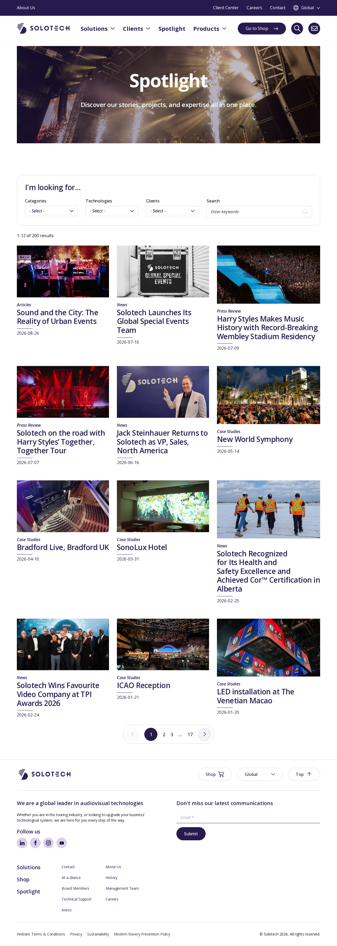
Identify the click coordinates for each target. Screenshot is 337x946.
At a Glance (71, 877)
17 (190, 734)
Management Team (122, 888)
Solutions (29, 867)
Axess (66, 909)
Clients (153, 201)
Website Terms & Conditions (41, 934)
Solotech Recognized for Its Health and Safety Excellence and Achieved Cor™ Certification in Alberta (268, 571)
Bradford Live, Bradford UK (63, 547)
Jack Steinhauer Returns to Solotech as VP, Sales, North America (162, 441)
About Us (113, 866)
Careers (112, 899)
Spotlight (28, 891)
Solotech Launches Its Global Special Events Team (154, 321)
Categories (35, 201)
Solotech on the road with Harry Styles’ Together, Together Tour (61, 441)
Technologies (99, 201)
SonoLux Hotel (142, 547)
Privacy (76, 934)
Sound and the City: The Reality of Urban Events (57, 316)
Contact (68, 866)
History (111, 877)
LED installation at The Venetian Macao (255, 695)
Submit (191, 834)
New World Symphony (255, 439)
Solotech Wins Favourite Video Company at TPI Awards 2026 (58, 694)
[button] (260, 774)
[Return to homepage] (43, 28)
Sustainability (98, 934)
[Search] (297, 28)
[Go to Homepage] (44, 774)
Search (213, 201)
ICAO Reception (143, 685)
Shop (23, 879)
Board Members (75, 888)
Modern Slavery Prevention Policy (142, 934)
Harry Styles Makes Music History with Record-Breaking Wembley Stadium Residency (267, 327)
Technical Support (77, 899)
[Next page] (204, 734)
